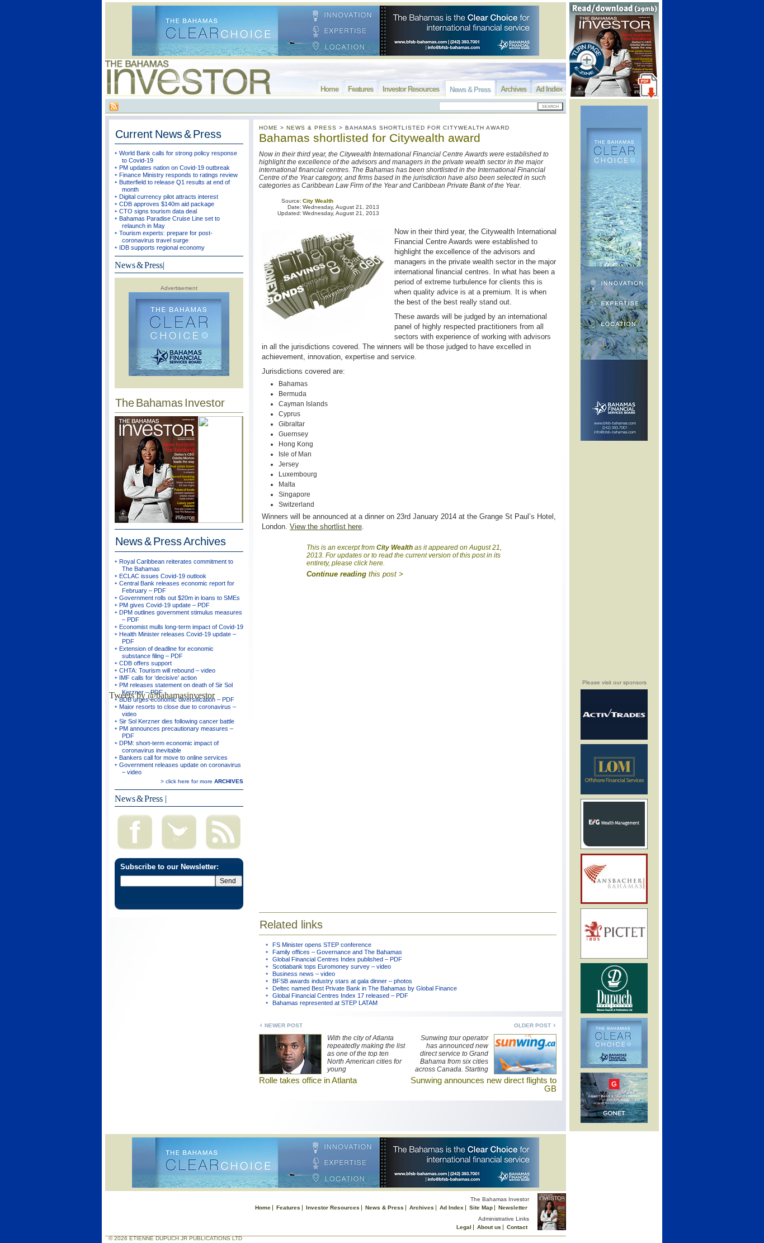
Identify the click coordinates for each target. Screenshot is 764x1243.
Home (329, 89)
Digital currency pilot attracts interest (168, 196)
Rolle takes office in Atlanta (308, 1080)
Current (168, 134)
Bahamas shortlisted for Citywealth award (369, 137)
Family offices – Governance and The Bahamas (337, 952)
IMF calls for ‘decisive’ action (158, 677)
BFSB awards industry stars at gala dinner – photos (342, 981)
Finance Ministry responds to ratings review (178, 175)
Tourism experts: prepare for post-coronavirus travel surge (166, 237)
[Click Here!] (614, 738)
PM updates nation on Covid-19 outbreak (174, 167)
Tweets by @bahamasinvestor (162, 695)
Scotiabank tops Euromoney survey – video (331, 966)
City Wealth (318, 201)
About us (489, 1227)
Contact (517, 1227)
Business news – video (303, 973)
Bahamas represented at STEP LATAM (325, 1002)
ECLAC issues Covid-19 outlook (162, 576)
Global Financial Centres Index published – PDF (337, 959)
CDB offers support (145, 663)
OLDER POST (532, 1025)
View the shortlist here (326, 526)
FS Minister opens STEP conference (321, 944)
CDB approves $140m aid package (166, 204)
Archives (513, 89)
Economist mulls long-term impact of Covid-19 (181, 626)
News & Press (470, 89)
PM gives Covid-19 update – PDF (164, 605)
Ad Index (549, 89)
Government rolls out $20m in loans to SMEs (179, 597)
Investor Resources (411, 89)
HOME (268, 128)
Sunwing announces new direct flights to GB (484, 1084)
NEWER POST (284, 1025)
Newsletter (512, 1207)
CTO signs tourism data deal (158, 211)
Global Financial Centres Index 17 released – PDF (340, 995)
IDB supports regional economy (162, 247)
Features (360, 89)
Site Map (481, 1207)
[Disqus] (408, 740)
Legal (463, 1227)
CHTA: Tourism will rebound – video (167, 670)
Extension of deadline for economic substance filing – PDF (166, 652)
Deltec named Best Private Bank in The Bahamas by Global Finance (364, 988)
